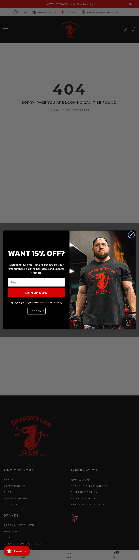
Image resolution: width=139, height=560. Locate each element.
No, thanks (36, 311)
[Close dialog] (131, 235)
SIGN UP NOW (36, 293)
